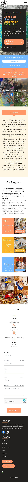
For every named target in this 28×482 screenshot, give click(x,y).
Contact (4, 453)
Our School (5, 441)
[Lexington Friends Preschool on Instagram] (16, 94)
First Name (6, 352)
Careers (4, 456)
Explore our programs (10, 42)
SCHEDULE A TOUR (13, 65)
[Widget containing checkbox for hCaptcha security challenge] (15, 401)
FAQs (3, 450)
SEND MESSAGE (13, 410)
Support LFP (7, 461)
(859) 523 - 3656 (14, 330)
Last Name (6, 360)
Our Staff (4, 444)
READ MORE (19, 231)
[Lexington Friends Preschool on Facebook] (11, 94)
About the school (9, 47)
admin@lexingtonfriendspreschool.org (14, 337)
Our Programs (6, 447)
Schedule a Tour (8, 466)
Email (5, 369)
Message (6, 385)
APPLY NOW (13, 61)
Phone (5, 377)
